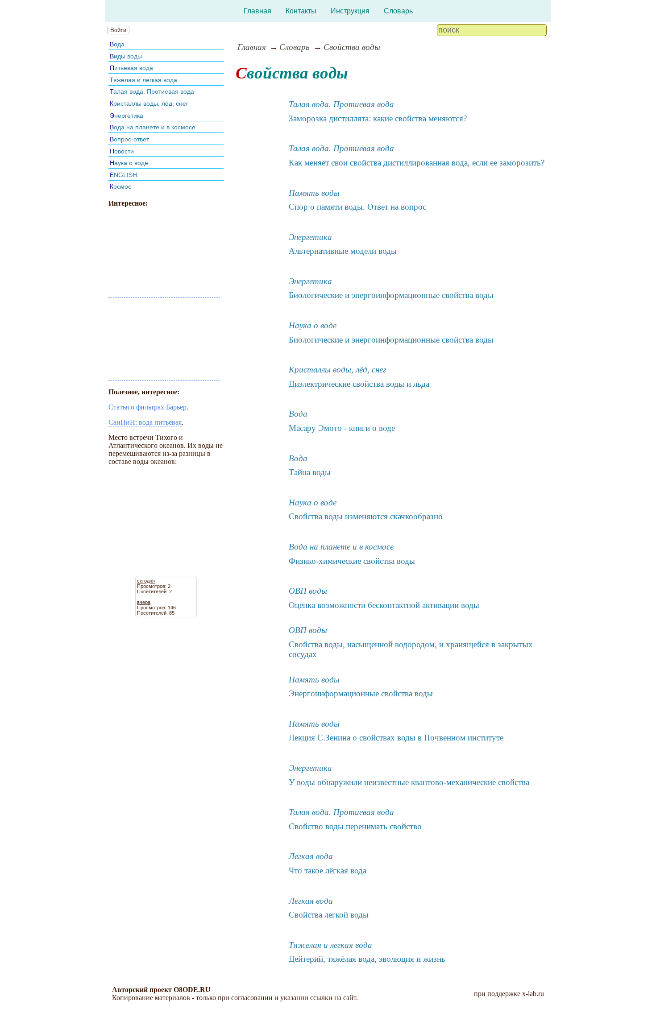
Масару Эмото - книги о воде (342, 428)
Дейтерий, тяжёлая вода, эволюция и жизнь (367, 959)
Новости (122, 151)
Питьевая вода (131, 67)
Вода (117, 44)
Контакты (301, 11)
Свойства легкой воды (329, 914)
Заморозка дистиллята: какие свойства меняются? (378, 118)
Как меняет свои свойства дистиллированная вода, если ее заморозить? (416, 162)
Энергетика (126, 115)
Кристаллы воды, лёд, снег (149, 103)
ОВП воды (308, 590)
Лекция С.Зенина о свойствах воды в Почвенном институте (396, 737)
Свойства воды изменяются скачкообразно (366, 516)
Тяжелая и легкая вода (143, 79)
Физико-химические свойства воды (352, 561)
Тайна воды (310, 472)
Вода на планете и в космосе (152, 127)
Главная (257, 11)
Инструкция (350, 11)
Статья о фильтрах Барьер (147, 407)
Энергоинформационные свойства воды (361, 693)
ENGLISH (123, 174)
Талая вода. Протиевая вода (152, 91)
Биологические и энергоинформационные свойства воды (391, 295)
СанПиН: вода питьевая (145, 422)
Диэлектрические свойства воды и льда (359, 384)
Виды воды (126, 56)
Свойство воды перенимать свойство (355, 826)
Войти (118, 30)
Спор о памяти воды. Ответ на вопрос (357, 206)
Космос (120, 186)
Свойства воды (352, 47)
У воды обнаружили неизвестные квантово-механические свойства (409, 782)
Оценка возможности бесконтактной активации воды (384, 605)
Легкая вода (311, 856)
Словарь (398, 11)
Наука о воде (129, 162)
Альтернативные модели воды (343, 251)
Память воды (314, 193)
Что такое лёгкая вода (327, 870)
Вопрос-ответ (129, 139)
